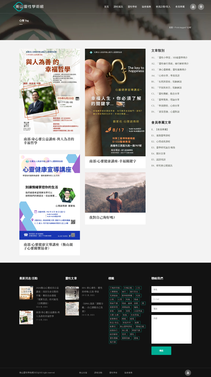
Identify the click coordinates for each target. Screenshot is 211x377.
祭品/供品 (114, 323)
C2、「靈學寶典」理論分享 (165, 99)
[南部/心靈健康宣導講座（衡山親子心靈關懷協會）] (49, 197)
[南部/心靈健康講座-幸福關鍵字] (115, 102)
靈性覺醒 (114, 338)
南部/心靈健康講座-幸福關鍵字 (112, 161)
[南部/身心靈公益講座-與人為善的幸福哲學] (49, 91)
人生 (138, 288)
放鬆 (120, 311)
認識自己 (114, 330)
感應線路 (126, 307)
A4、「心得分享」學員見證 (165, 75)
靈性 (132, 334)
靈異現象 (126, 338)
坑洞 (138, 295)
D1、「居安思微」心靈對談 (165, 111)
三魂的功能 (115, 288)
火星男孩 (138, 311)
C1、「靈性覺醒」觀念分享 (165, 93)
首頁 (171, 27)
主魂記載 (128, 288)
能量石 (113, 326)
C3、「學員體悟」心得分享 (165, 105)
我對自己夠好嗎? (102, 217)
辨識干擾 (136, 330)
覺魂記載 (140, 326)
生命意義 (135, 315)
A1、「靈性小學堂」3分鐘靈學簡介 (169, 57)
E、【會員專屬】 (160, 129)
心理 (120, 299)
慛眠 (136, 307)
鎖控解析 (114, 334)
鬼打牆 (113, 342)
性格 (128, 299)
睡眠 (124, 319)
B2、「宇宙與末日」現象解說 (166, 87)
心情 (112, 299)
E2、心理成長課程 (160, 141)
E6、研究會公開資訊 (161, 165)
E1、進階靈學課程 (160, 135)
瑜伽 (125, 315)
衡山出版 (83, 373)
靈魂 (136, 338)
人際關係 (114, 292)
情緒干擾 (114, 303)
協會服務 (128, 373)
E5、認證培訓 (158, 159)
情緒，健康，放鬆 (130, 303)
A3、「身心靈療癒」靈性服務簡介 (168, 69)
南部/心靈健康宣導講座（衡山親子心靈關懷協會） (48, 246)
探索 (112, 311)
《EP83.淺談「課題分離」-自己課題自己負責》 (92, 307)
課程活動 (98, 373)
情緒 (136, 299)
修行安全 (134, 292)
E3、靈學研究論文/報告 (163, 147)
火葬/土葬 (114, 315)
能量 (137, 323)
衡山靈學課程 (126, 326)
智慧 (128, 311)
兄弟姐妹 (114, 295)
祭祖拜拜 (127, 323)
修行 (124, 292)
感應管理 (114, 307)
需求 (124, 334)
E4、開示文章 (158, 153)
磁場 (132, 319)
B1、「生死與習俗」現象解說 (166, 81)
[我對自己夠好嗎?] (115, 192)
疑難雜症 (114, 319)
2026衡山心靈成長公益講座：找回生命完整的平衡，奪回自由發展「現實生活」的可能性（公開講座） (47, 295)
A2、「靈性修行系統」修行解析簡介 (170, 63)
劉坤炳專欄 (127, 295)
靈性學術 (113, 373)
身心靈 (125, 330)
